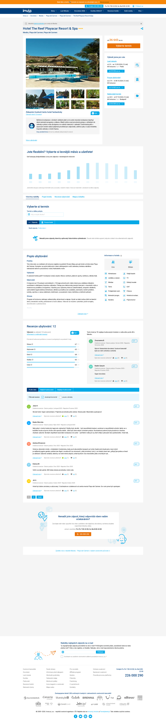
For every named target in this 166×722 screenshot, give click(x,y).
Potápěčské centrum (114, 291)
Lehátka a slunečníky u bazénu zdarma (114, 278)
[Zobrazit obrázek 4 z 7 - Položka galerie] (93, 93)
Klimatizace (112, 274)
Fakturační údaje (51, 678)
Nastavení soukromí (99, 672)
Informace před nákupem (54, 672)
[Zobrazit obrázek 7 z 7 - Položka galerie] (93, 104)
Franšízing (73, 681)
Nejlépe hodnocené (64, 390)
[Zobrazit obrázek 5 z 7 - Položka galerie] (62, 104)
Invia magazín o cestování (55, 684)
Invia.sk (90, 711)
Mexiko (41, 16)
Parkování (26, 681)
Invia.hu (95, 711)
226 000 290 (134, 675)
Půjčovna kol (131, 300)
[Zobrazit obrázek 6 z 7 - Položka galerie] (77, 104)
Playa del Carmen (51, 16)
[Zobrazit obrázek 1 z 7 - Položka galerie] (40, 99)
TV (127, 278)
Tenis (110, 287)
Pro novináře (74, 669)
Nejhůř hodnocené (46, 390)
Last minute (112, 61)
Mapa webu (50, 687)
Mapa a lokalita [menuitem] (78, 197)
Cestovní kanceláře (29, 669)
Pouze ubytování (113, 78)
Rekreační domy (28, 687)
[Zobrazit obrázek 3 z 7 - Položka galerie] (77, 93)
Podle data (32, 390)
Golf (128, 287)
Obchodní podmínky (53, 675)
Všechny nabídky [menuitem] (32, 197)
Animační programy (114, 295)
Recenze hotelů (28, 684)
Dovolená (33, 16)
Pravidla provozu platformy (102, 675)
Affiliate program (75, 672)
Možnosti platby (51, 681)
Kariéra (72, 675)
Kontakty (73, 687)
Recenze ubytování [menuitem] (62, 197)
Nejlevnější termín (114, 94)
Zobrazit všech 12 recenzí (34, 114)
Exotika (25, 678)
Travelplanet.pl (105, 711)
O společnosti (74, 684)
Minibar (110, 282)
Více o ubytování (31, 140)
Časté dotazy (50, 669)
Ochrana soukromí (99, 669)
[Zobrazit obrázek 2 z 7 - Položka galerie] (62, 93)
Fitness (129, 291)
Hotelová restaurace (133, 295)
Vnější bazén (131, 274)
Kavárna (111, 300)
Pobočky (73, 678)
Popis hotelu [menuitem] (47, 197)
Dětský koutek (131, 282)
